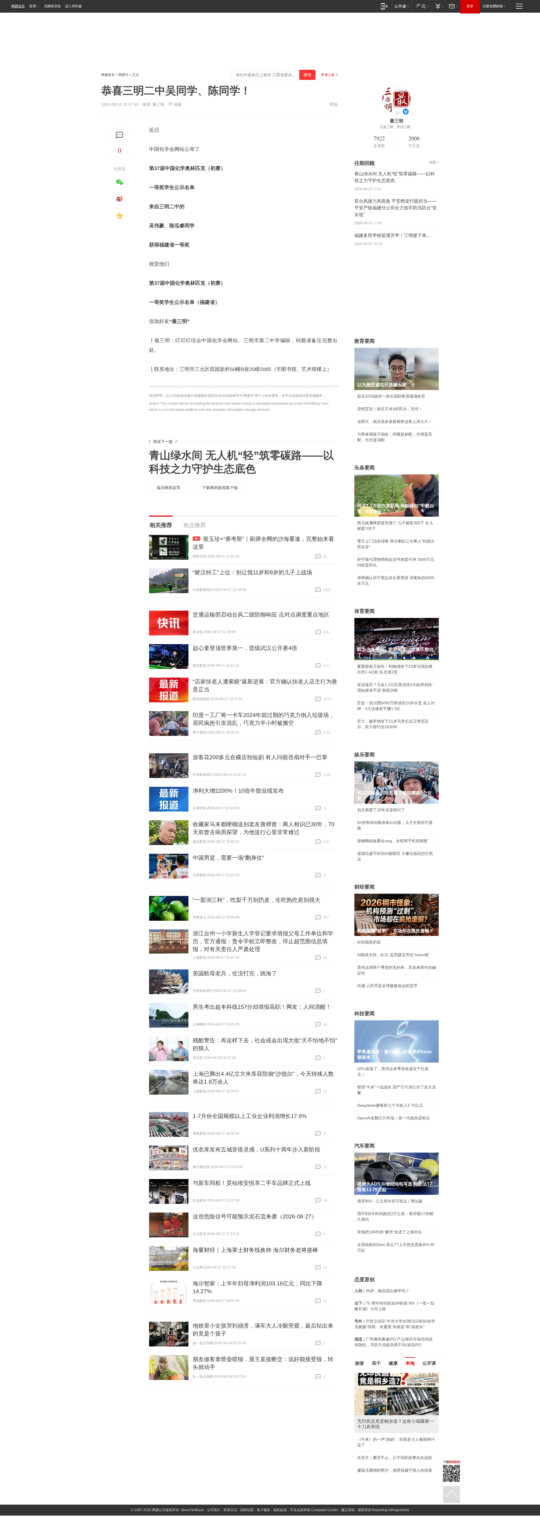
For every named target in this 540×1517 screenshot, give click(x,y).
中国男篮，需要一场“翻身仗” (228, 858)
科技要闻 (364, 1013)
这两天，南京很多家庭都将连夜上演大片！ (394, 421)
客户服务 (263, 1510)
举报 (334, 104)
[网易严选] (422, 6)
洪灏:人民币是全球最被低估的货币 (387, 985)
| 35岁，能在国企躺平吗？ (382, 1291)
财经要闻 (364, 887)
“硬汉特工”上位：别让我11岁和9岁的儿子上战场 (252, 572)
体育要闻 (364, 611)
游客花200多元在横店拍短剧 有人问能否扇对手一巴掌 (260, 757)
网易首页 (18, 6)
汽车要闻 (364, 1146)
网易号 (123, 75)
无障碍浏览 (52, 6)
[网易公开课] (402, 6)
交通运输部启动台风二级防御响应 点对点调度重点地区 (261, 614)
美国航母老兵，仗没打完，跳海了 (235, 973)
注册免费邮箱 (493, 6)
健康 (393, 1363)
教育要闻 (364, 341)
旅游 (359, 1363)
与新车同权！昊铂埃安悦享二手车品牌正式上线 (252, 1183)
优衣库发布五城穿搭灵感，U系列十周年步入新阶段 (256, 1149)
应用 (32, 6)
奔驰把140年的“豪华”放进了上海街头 (389, 1232)
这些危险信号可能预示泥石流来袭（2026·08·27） (255, 1216)
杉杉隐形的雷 (369, 942)
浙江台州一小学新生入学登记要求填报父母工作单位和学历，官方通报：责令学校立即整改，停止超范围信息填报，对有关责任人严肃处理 (263, 941)
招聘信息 (247, 1510)
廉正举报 (348, 1510)
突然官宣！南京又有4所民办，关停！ (389, 409)
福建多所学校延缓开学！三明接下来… (392, 235)
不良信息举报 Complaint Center (314, 1510)
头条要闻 (364, 467)
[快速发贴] (120, 135)
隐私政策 (280, 1510)
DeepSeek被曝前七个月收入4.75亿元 (390, 1105)
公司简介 (213, 1510)
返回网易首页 (168, 487)
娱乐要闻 (364, 755)
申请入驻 (328, 75)
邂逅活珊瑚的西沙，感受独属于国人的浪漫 (394, 1470)
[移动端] (384, 6)
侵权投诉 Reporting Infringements (383, 1510)
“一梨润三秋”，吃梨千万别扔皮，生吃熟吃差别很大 (256, 900)
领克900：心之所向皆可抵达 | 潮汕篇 (389, 1201)
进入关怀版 (73, 6)
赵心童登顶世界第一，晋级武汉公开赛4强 (245, 648)
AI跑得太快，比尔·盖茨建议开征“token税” (393, 955)
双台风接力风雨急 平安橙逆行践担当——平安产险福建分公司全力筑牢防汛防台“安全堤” (395, 208)
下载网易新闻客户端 (220, 487)
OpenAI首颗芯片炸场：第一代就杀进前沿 (393, 1118)
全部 (432, 162)
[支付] (439, 6)
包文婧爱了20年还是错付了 (381, 810)
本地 (410, 1363)
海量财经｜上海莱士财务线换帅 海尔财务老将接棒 (255, 1250)
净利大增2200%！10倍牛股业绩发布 (238, 791)
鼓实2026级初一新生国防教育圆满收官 (391, 396)
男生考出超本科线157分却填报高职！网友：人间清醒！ (262, 1007)
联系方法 (230, 1510)
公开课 (429, 1363)
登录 (470, 6)
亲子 (376, 1363)
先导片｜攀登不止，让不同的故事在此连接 (394, 1457)
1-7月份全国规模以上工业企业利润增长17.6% (250, 1116)
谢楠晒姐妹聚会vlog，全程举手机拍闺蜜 (392, 841)
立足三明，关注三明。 (396, 127)
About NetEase (192, 1510)
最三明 (158, 104)
